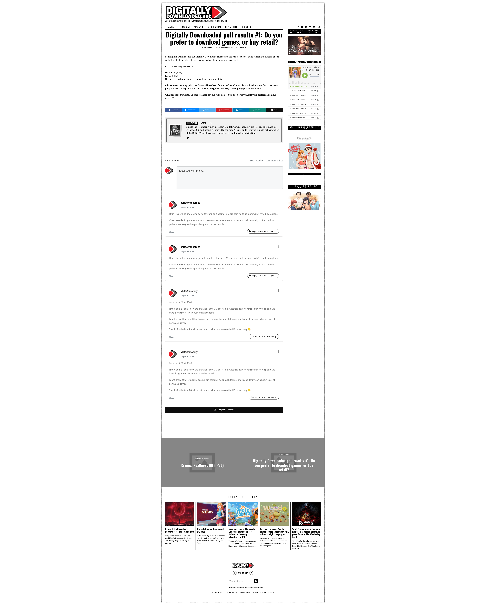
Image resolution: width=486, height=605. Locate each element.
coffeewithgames (190, 202)
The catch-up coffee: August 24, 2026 (210, 530)
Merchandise (214, 27)
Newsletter (231, 27)
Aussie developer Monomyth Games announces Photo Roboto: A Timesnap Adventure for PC (241, 533)
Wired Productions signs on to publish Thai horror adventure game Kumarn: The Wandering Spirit (306, 533)
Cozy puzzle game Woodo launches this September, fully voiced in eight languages (274, 531)
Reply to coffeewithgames (264, 231)
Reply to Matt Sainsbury (264, 336)
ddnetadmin (208, 47)
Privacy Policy (245, 593)
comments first (274, 160)
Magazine (199, 27)
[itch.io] (306, 26)
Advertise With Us (218, 593)
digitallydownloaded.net (224, 47)
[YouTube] (302, 26)
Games (170, 27)
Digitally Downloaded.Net (255, 587)
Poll (236, 47)
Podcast (185, 27)
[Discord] (314, 26)
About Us (246, 27)
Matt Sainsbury (188, 291)
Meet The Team (232, 593)
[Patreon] (310, 26)
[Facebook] (298, 26)
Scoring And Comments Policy (263, 593)
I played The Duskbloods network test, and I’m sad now (179, 530)
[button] (256, 581)
